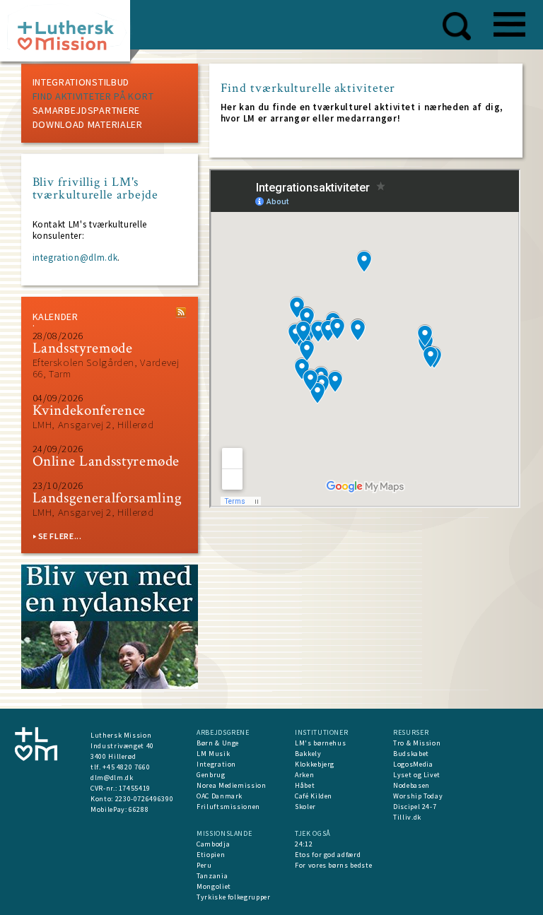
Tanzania (212, 875)
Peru (204, 865)
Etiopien (211, 854)
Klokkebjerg (314, 764)
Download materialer (88, 124)
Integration (216, 764)
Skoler (305, 806)
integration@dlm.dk (75, 258)
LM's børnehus (320, 743)
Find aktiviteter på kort (93, 96)
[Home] (70, 35)
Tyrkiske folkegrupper (234, 897)
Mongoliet (214, 886)
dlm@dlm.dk (112, 777)
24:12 (304, 844)
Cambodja (213, 844)
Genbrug (211, 774)
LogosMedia (413, 764)
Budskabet (411, 753)
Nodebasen (411, 785)
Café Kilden (313, 796)
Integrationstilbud (81, 82)
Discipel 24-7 (414, 806)
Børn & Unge (218, 743)
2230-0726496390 (144, 798)
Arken (304, 774)
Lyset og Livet (416, 774)
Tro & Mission (416, 743)
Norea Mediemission (232, 785)
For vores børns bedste (333, 865)
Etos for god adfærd (328, 854)
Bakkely (308, 753)
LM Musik (213, 753)
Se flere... (60, 536)
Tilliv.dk (407, 817)
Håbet (305, 785)
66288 (138, 809)
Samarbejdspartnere (87, 110)
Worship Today (418, 796)
